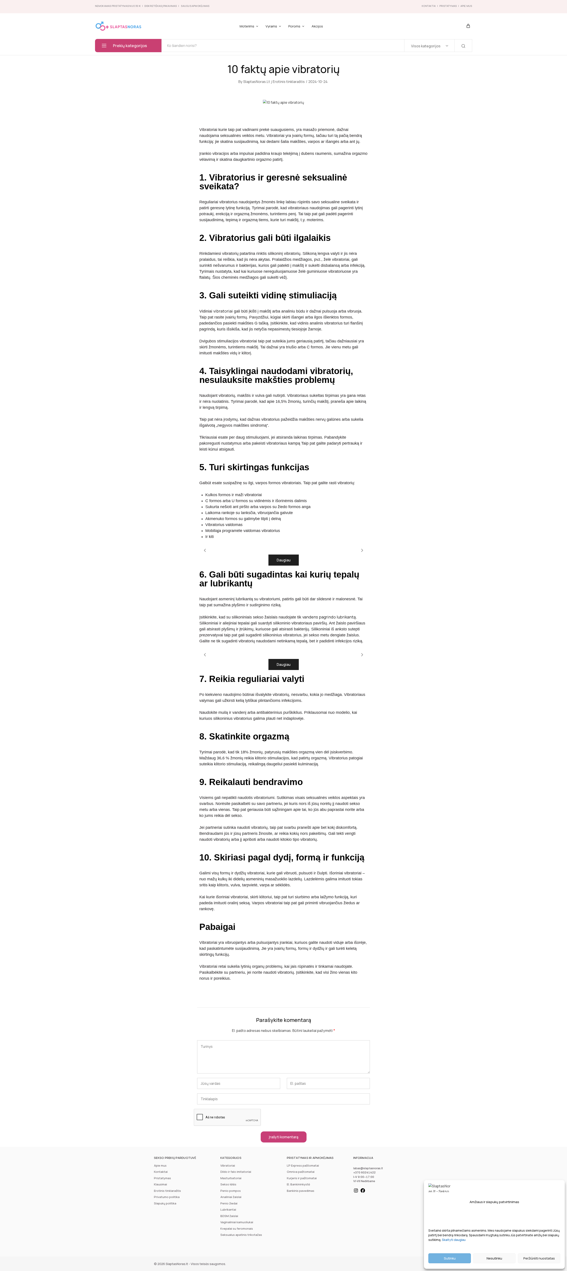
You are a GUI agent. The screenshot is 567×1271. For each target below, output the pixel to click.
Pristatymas (448, 6)
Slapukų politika (165, 1203)
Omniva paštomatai (301, 1172)
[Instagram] (356, 1192)
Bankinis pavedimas (300, 1191)
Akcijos (317, 26)
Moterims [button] (247, 26)
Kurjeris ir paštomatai (302, 1178)
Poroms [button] (294, 26)
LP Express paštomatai (303, 1165)
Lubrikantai (228, 1209)
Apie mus (160, 1165)
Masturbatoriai (230, 1178)
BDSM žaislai (229, 1216)
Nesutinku (494, 1258)
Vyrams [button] (271, 26)
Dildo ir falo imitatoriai (235, 1172)
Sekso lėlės (228, 1184)
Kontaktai (429, 6)
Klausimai (160, 1184)
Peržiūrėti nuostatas (539, 1258)
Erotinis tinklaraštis (289, 81)
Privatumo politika (167, 1197)
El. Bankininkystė (298, 1184)
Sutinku (450, 1258)
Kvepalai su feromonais (236, 1229)
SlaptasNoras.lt (256, 81)
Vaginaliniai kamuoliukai (236, 1222)
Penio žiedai (228, 1203)
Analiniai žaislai (230, 1197)
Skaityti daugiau (454, 1240)
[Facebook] (362, 1192)
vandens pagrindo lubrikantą (329, 617)
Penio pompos (230, 1191)
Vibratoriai (227, 1165)
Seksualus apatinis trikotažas (241, 1235)
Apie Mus (466, 6)
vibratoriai (223, 311)
